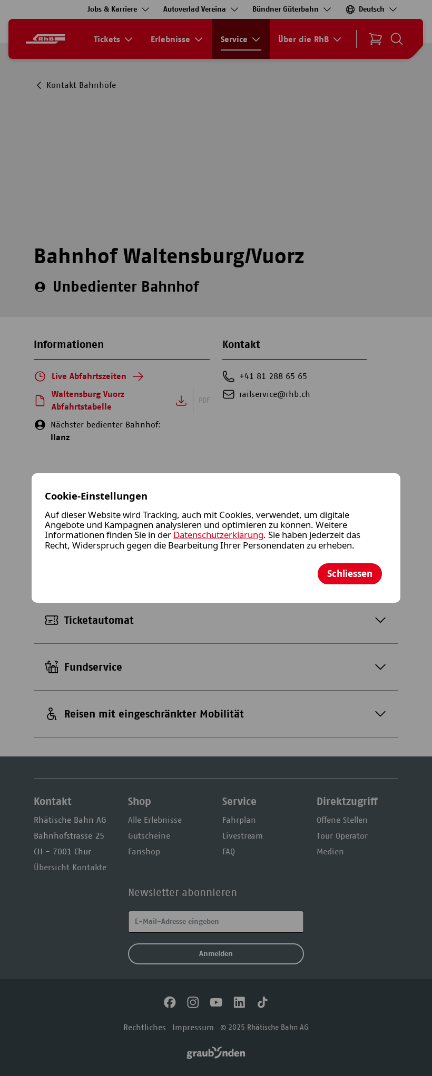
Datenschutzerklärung (218, 535)
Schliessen (349, 573)
